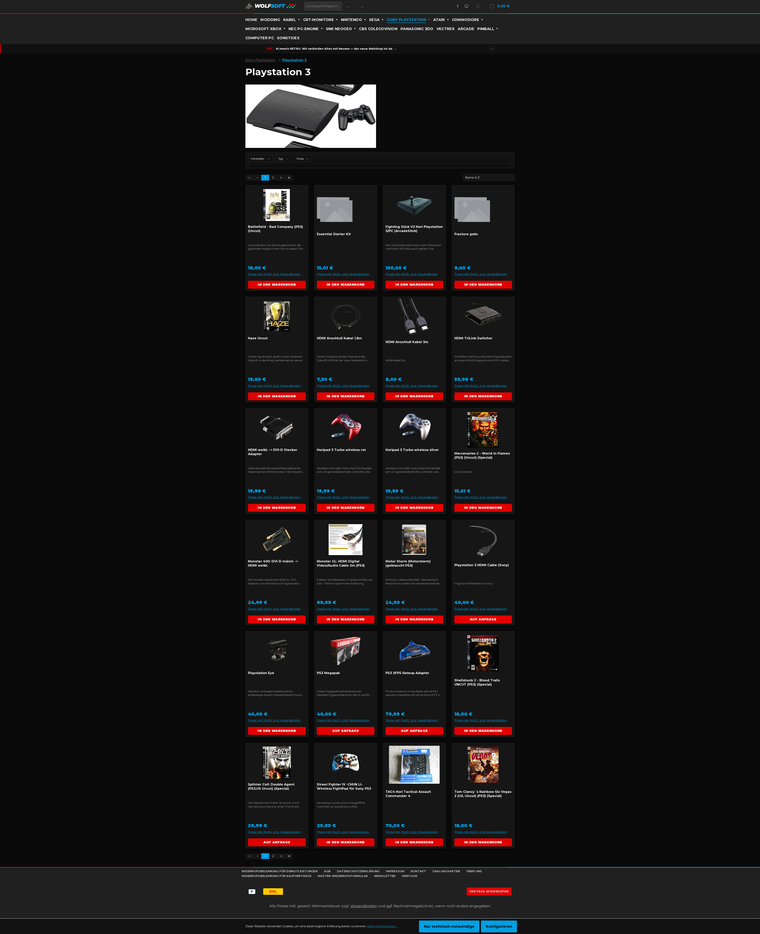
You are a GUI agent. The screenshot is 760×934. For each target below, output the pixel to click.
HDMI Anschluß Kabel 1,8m (339, 338)
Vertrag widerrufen (489, 891)
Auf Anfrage (483, 619)
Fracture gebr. (466, 234)
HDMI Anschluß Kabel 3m (407, 342)
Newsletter (385, 876)
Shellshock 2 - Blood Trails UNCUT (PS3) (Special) (477, 682)
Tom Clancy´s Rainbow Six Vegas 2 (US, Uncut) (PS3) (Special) (482, 794)
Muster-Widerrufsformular (343, 876)
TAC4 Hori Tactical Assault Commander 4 (408, 794)
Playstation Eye (261, 673)
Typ (281, 159)
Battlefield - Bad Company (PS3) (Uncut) (275, 229)
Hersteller (258, 159)
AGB (327, 871)
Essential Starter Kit (334, 234)
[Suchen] (349, 6)
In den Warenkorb (277, 284)
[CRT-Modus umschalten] (466, 6)
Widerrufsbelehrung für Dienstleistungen (279, 871)
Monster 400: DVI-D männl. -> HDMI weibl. (273, 563)
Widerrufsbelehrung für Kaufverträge (276, 876)
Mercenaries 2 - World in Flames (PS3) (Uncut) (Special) (482, 455)
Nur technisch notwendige (449, 926)
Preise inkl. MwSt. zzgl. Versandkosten (274, 274)
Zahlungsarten (446, 871)
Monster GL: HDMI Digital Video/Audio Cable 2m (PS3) (341, 563)
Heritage (409, 876)
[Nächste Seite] (281, 178)
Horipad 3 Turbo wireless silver (412, 450)
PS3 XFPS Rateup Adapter (407, 673)
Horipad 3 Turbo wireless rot (341, 450)
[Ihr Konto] (478, 6)
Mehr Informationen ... (382, 926)
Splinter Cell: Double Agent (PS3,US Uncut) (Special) (271, 786)
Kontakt (418, 871)
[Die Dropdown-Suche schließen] (363, 6)
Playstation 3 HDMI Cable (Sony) (481, 565)
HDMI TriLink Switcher (473, 338)
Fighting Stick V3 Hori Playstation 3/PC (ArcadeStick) (414, 229)
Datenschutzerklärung (358, 871)
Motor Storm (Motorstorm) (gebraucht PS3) (408, 563)
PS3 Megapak (328, 673)
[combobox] (323, 6)
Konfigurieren (499, 926)
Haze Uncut (258, 338)
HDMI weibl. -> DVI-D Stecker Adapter (272, 452)
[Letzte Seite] (289, 178)
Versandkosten (363, 906)
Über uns (474, 871)
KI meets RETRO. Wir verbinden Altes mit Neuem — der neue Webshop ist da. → (336, 48)
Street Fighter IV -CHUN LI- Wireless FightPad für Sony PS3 (344, 786)
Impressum (395, 871)
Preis (300, 159)
